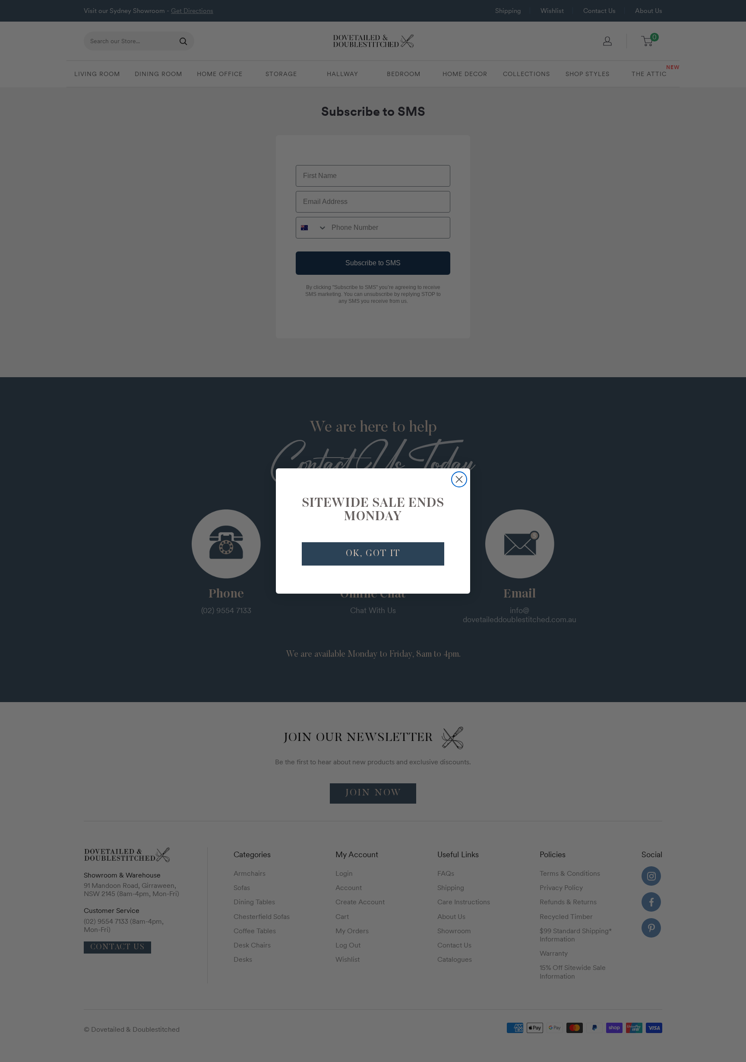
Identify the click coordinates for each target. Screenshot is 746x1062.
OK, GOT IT (373, 554)
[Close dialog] (459, 479)
